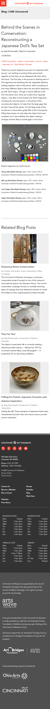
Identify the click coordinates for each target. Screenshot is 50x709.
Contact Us (5, 486)
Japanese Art (7, 64)
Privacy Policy (6, 473)
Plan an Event (6, 493)
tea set (38, 61)
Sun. (4, 534)
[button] (5, 158)
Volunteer (5, 499)
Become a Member (8, 490)
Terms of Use (6, 475)
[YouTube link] (26, 448)
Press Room (5, 502)
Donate (29, 486)
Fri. (4, 529)
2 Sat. (31, 558)
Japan (45, 61)
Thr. (4, 527)
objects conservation (26, 61)
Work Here (30, 496)
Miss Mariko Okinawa (23, 64)
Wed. (5, 524)
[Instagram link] (14, 448)
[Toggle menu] (3, 3)
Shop (28, 493)
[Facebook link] (9, 448)
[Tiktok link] (20, 448)
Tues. (5, 521)
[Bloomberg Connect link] (3, 448)
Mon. (5, 519)
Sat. (4, 532)
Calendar (29, 490)
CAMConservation (8, 61)
